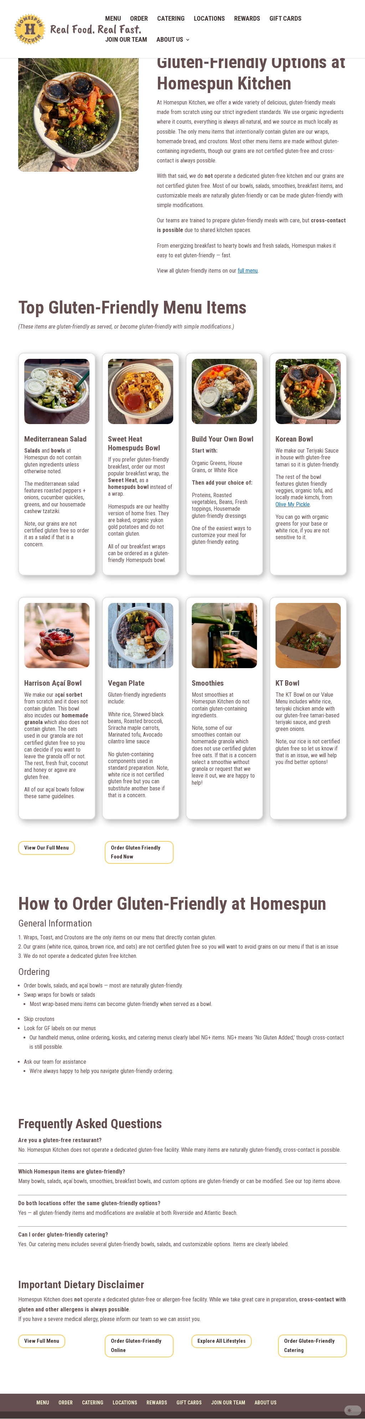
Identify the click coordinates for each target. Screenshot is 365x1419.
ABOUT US (169, 40)
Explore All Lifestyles (221, 1341)
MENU (113, 19)
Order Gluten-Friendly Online (136, 1345)
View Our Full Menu (46, 848)
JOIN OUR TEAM (126, 40)
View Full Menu (41, 1341)
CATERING (171, 19)
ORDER (139, 19)
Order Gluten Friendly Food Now (135, 852)
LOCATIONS (209, 19)
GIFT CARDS (285, 19)
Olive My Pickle (293, 504)
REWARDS (247, 19)
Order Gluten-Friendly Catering (309, 1345)
